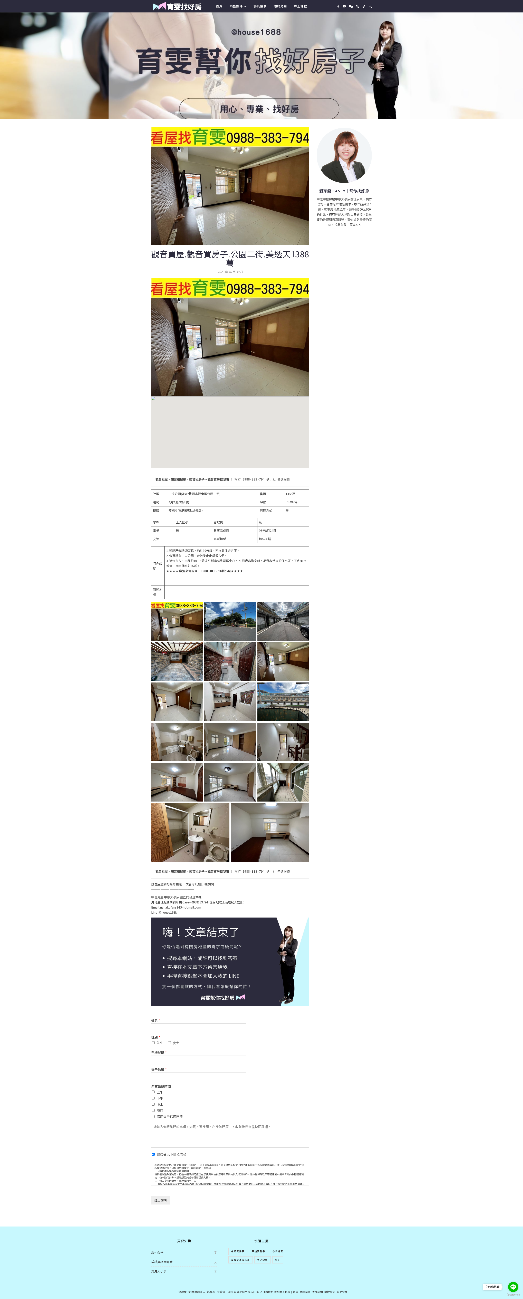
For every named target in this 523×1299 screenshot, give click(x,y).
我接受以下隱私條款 (171, 1154)
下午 (160, 1098)
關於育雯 (280, 6)
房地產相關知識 (162, 1262)
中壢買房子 (238, 1251)
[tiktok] (364, 6)
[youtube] (344, 6)
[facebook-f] (338, 6)
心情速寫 (278, 1251)
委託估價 (260, 6)
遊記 (277, 1259)
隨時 (160, 1110)
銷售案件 (236, 6)
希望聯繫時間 (161, 1086)
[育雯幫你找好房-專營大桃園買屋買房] (177, 6)
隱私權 (278, 1292)
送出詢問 (160, 1200)
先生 (160, 1042)
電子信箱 (159, 1069)
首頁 (219, 6)
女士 (176, 1042)
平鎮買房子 (258, 1251)
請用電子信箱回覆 (170, 1116)
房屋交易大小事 (240, 1259)
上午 (160, 1091)
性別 (155, 1037)
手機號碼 (159, 1052)
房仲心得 (157, 1252)
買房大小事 (159, 1271)
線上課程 (300, 6)
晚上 (160, 1104)
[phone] (358, 6)
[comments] (351, 6)
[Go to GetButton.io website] (513, 1294)
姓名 (155, 1020)
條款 (287, 1292)
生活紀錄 (262, 1259)
